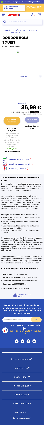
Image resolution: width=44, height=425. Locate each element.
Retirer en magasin (11, 120)
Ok (36, 320)
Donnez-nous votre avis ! (22, 418)
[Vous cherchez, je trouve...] (4, 21)
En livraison (32, 119)
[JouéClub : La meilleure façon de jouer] (14, 17)
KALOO (5, 46)
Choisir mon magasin (12, 152)
